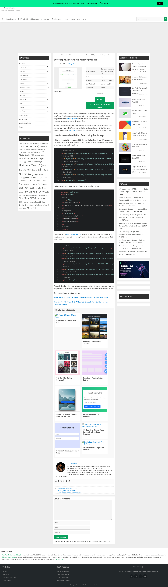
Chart (21, 149)
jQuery (68, 234)
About (66, 19)
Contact (73, 19)
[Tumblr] (64, 481)
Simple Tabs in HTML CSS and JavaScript (68, 492)
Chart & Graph (23, 75)
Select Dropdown (32, 195)
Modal (21, 103)
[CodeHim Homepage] (2, 19)
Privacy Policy (7, 580)
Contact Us (6, 574)
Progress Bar (38, 188)
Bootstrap (35, 19)
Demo (100, 99)
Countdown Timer (26, 152)
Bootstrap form (71, 119)
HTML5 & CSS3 (24, 87)
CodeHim (93, 585)
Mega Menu (40, 174)
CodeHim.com (7, 8)
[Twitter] (61, 481)
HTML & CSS (23, 19)
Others (21, 107)
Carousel (22, 71)
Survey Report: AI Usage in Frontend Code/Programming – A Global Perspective (81, 297)
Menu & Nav (23, 99)
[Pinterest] (69, 481)
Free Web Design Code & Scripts (12, 555)
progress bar (73, 130)
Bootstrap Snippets (63, 571)
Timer (29, 205)
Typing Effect (43, 205)
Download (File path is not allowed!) (101, 106)
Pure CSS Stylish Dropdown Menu (66, 490)
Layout (21, 91)
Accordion (22, 63)
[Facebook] (66, 481)
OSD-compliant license (9, 557)
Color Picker (28, 149)
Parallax (36, 184)
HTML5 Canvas (33, 170)
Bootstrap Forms (75, 55)
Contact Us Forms (38, 149)
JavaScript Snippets (63, 574)
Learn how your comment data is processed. (96, 541)
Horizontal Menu (30, 165)
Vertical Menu (27, 208)
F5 (160, 3)
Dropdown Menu (30, 158)
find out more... (60, 559)
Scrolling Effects (37, 191)
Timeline (22, 205)
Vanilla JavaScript (25, 123)
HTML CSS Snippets (63, 577)
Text (45, 202)
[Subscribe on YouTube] (132, 576)
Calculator (32, 146)
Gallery (21, 83)
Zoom (21, 127)
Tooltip (35, 205)
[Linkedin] (56, 481)
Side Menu (26, 198)
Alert (21, 143)
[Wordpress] (58, 481)
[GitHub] (141, 576)
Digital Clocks (26, 155)
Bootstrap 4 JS (76, 234)
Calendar (43, 146)
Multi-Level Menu (33, 178)
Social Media (23, 115)
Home (59, 55)
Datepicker (38, 152)
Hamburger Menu (34, 162)
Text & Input (23, 119)
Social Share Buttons (29, 202)
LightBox (22, 95)
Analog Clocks (39, 143)
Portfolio (22, 111)
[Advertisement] (84, 36)
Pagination (27, 184)
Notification (26, 181)
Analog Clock (29, 143)
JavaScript (45, 19)
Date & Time (23, 79)
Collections (57, 19)
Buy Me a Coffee (81, 19)
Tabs (38, 202)
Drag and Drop (39, 155)
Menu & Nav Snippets (63, 580)
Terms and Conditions (9, 577)
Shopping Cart (43, 195)
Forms (75, 488)
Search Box (23, 195)
